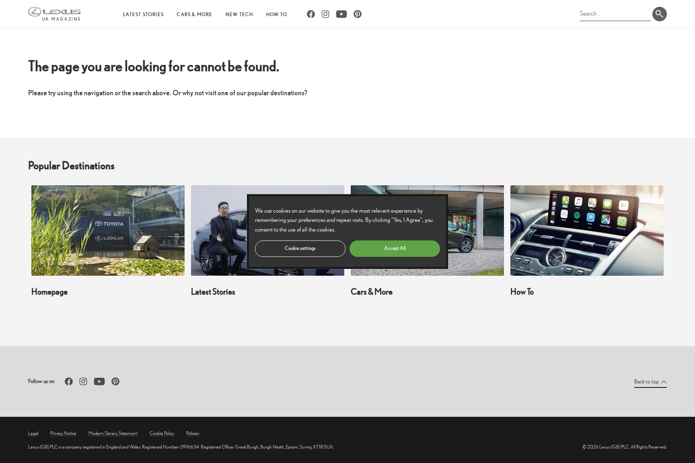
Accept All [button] (395, 248)
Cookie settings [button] (300, 248)
